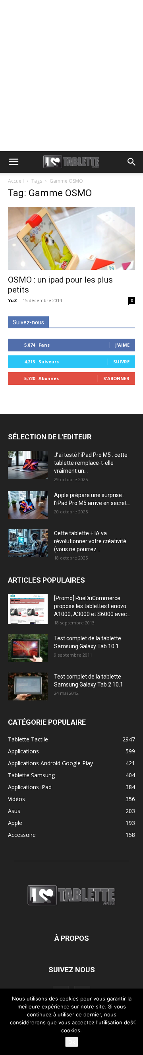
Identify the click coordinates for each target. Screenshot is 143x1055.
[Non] (133, 1022)
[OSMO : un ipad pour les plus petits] (71, 238)
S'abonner (116, 378)
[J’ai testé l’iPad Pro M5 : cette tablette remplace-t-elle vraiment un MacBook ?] (28, 465)
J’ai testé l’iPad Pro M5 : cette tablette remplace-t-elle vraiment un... (91, 463)
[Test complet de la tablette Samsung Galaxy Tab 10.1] (28, 648)
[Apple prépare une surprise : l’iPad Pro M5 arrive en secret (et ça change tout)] (28, 505)
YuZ (12, 300)
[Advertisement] (71, 75)
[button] (13, 162)
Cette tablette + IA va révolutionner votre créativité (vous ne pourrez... (90, 541)
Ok (71, 1042)
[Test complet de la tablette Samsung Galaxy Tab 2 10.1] (28, 686)
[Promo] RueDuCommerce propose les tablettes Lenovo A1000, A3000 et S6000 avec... (92, 606)
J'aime (122, 345)
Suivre (121, 362)
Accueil (16, 180)
